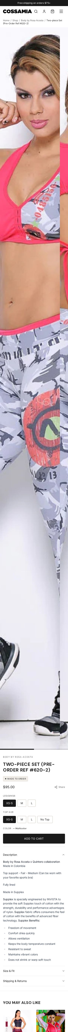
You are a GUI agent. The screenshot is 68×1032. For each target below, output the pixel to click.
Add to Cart (34, 838)
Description (10, 854)
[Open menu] (61, 11)
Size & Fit (9, 970)
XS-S (9, 803)
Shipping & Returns (15, 981)
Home (6, 20)
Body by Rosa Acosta (32, 20)
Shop (15, 20)
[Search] (35, 11)
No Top (44, 819)
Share (62, 787)
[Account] (44, 11)
